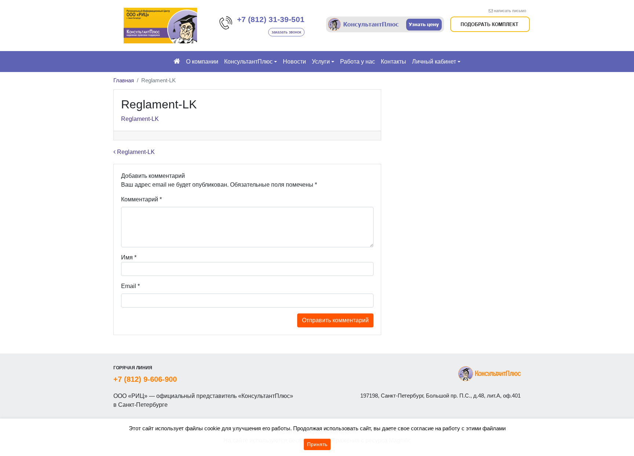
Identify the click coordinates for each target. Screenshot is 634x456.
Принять (317, 444)
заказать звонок (286, 32)
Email (130, 286)
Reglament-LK (140, 119)
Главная (123, 80)
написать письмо (510, 10)
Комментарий (141, 199)
